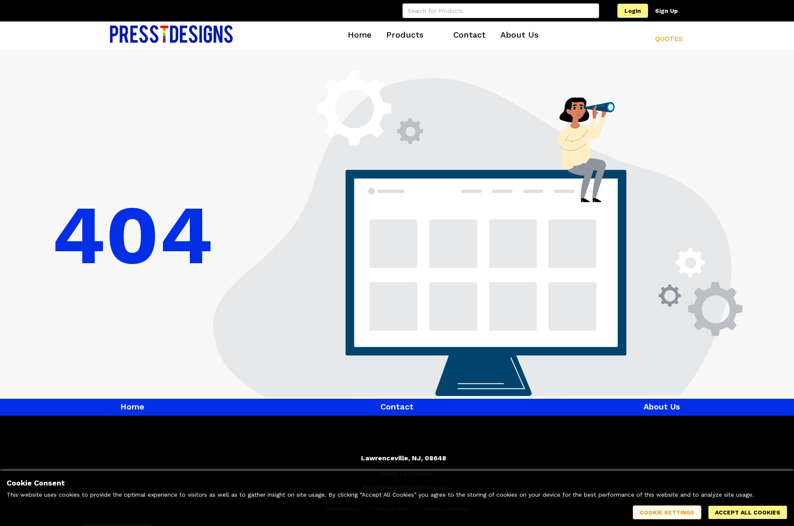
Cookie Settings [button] (667, 512)
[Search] (592, 11)
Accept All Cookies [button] (747, 512)
